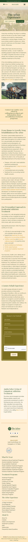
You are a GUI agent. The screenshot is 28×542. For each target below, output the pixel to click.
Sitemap (16, 540)
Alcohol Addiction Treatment (10, 462)
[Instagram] (13, 433)
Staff (3, 525)
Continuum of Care (7, 481)
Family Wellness (6, 483)
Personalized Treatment (8, 510)
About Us (4, 518)
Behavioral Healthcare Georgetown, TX (11, 538)
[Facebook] (10, 433)
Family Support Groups (8, 508)
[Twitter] (17, 433)
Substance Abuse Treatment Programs (13, 460)
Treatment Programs (7, 477)
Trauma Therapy (6, 512)
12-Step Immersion (7, 502)
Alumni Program (6, 479)
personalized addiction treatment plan (14, 189)
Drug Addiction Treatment (9, 464)
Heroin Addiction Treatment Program (12, 466)
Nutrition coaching (10, 239)
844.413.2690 (15, 4)
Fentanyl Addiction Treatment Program (13, 471)
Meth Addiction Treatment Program (12, 467)
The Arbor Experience (8, 500)
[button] (24, 4)
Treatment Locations (7, 523)
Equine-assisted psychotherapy (13, 245)
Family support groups (11, 247)
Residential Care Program (9, 487)
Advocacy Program (7, 494)
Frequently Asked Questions (10, 529)
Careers (4, 520)
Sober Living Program (8, 492)
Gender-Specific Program (9, 485)
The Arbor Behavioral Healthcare (15, 537)
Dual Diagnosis (6, 504)
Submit (14, 354)
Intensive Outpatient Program (10, 489)
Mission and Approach (8, 521)
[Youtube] (15, 433)
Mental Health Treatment (9, 490)
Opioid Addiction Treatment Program (12, 469)
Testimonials (5, 527)
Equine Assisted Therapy (9, 506)
